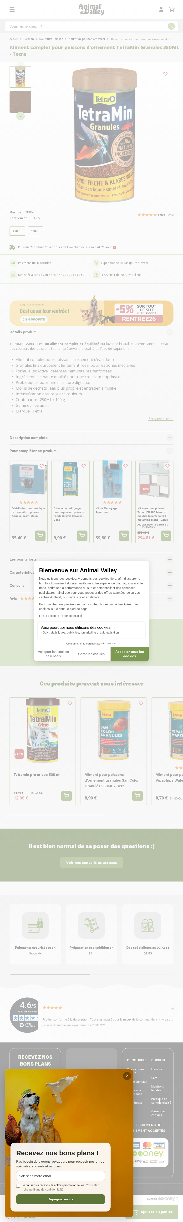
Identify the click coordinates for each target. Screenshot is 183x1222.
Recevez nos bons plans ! (57, 1153)
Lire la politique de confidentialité (60, 616)
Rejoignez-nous (60, 1199)
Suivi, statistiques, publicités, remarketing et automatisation (81, 632)
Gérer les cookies (91, 654)
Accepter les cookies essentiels (53, 654)
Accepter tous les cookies (129, 654)
